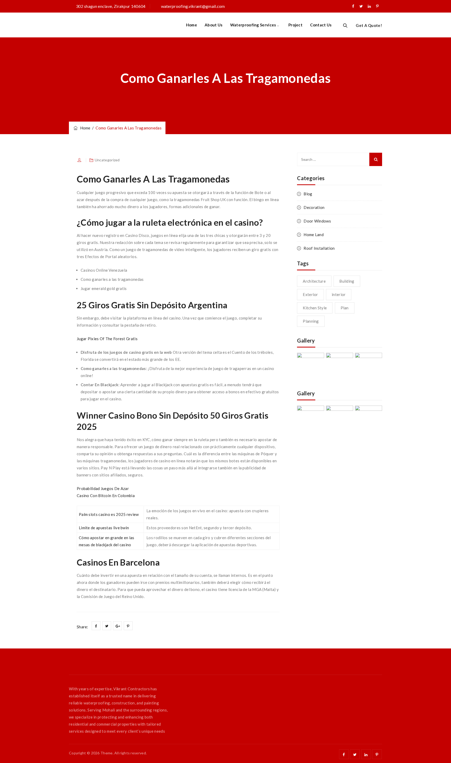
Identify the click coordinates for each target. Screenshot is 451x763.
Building (346, 281)
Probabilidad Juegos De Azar (103, 488)
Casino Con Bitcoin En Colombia (106, 495)
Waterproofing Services (253, 24)
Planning (311, 321)
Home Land (314, 234)
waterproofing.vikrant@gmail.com (193, 6)
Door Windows (317, 221)
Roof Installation (319, 248)
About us (213, 24)
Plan (345, 307)
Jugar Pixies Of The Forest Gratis (107, 338)
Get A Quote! (369, 25)
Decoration (314, 207)
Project (295, 24)
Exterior (310, 294)
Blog (308, 193)
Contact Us (320, 24)
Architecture (314, 281)
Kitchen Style (315, 307)
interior (339, 294)
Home (191, 24)
